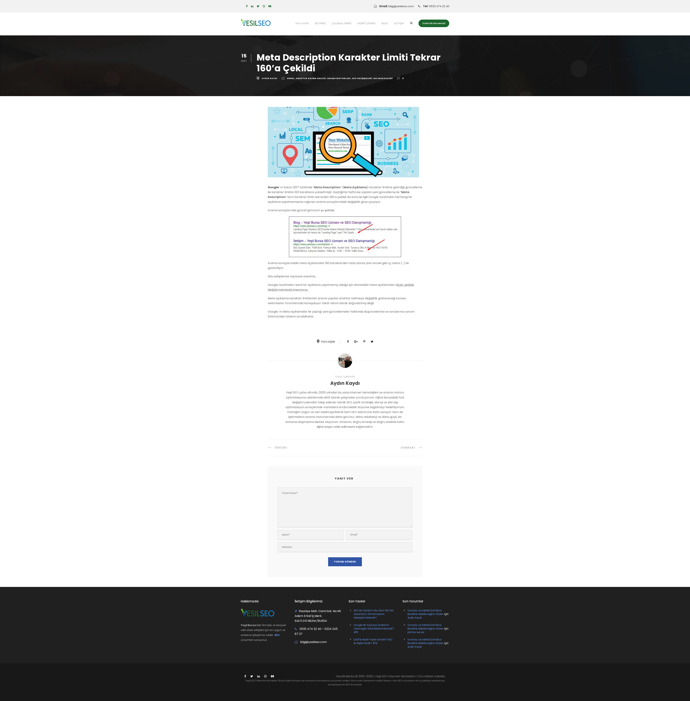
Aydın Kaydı (269, 78)
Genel (291, 78)
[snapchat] (269, 6)
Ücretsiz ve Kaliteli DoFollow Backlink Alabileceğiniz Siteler (425, 612)
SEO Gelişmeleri (362, 78)
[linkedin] (252, 6)
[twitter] (258, 6)
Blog (384, 23)
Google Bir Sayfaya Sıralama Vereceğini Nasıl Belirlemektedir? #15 (374, 628)
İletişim (399, 23)
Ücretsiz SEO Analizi (433, 23)
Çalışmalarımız (341, 23)
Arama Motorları (339, 78)
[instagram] (264, 6)
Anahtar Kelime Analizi (311, 78)
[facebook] (247, 6)
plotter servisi (416, 632)
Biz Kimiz (320, 23)
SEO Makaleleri (383, 78)
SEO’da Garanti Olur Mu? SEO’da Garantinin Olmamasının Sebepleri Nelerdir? (374, 614)
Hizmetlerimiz (366, 23)
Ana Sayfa (302, 23)
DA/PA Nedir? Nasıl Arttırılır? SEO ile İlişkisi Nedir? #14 (373, 641)
